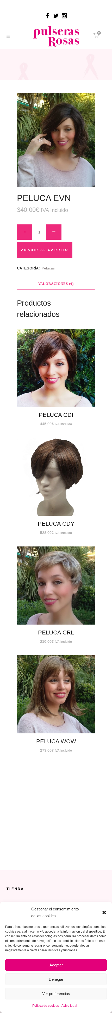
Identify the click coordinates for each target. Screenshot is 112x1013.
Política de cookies (45, 1006)
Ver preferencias (56, 993)
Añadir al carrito (44, 250)
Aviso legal (69, 1006)
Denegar (56, 979)
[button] (104, 912)
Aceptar (56, 965)
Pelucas (48, 268)
